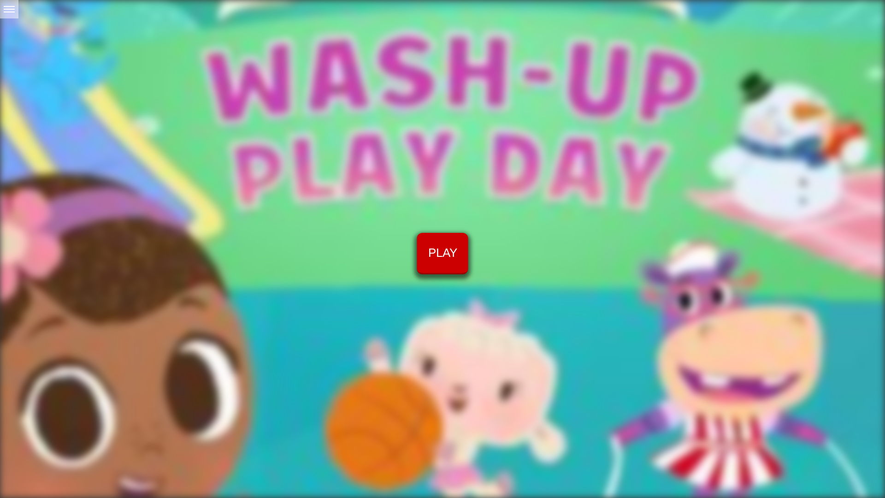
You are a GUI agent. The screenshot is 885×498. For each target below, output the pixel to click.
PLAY (442, 253)
